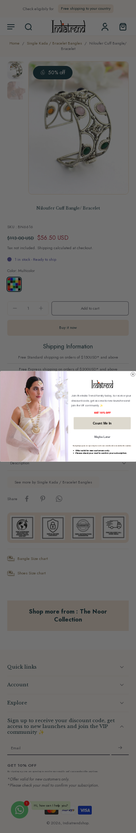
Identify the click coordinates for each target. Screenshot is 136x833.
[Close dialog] (133, 374)
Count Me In (101, 423)
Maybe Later (102, 436)
